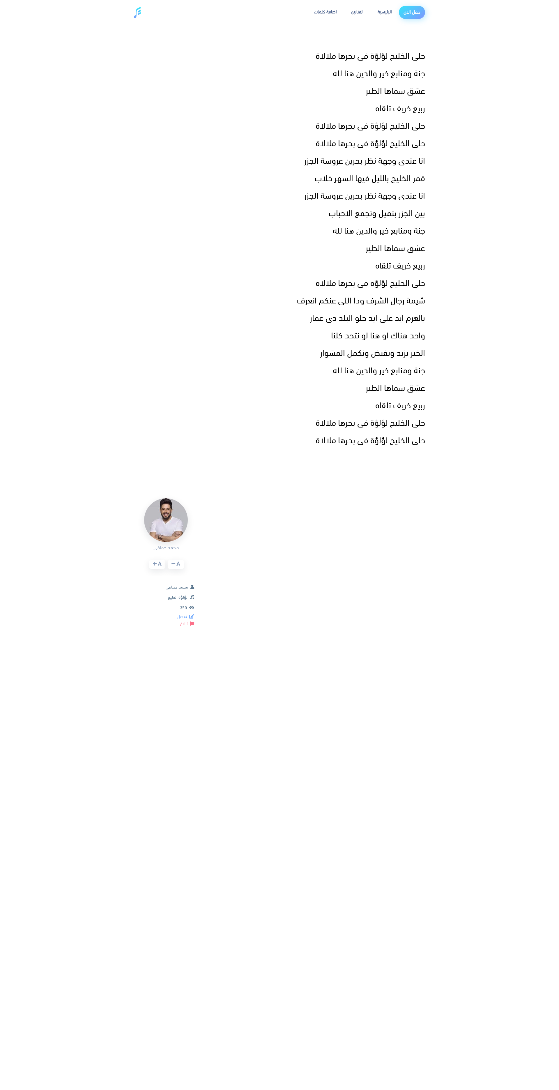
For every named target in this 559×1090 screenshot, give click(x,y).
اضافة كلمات (325, 12)
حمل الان (412, 12)
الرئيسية (385, 12)
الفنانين (357, 12)
